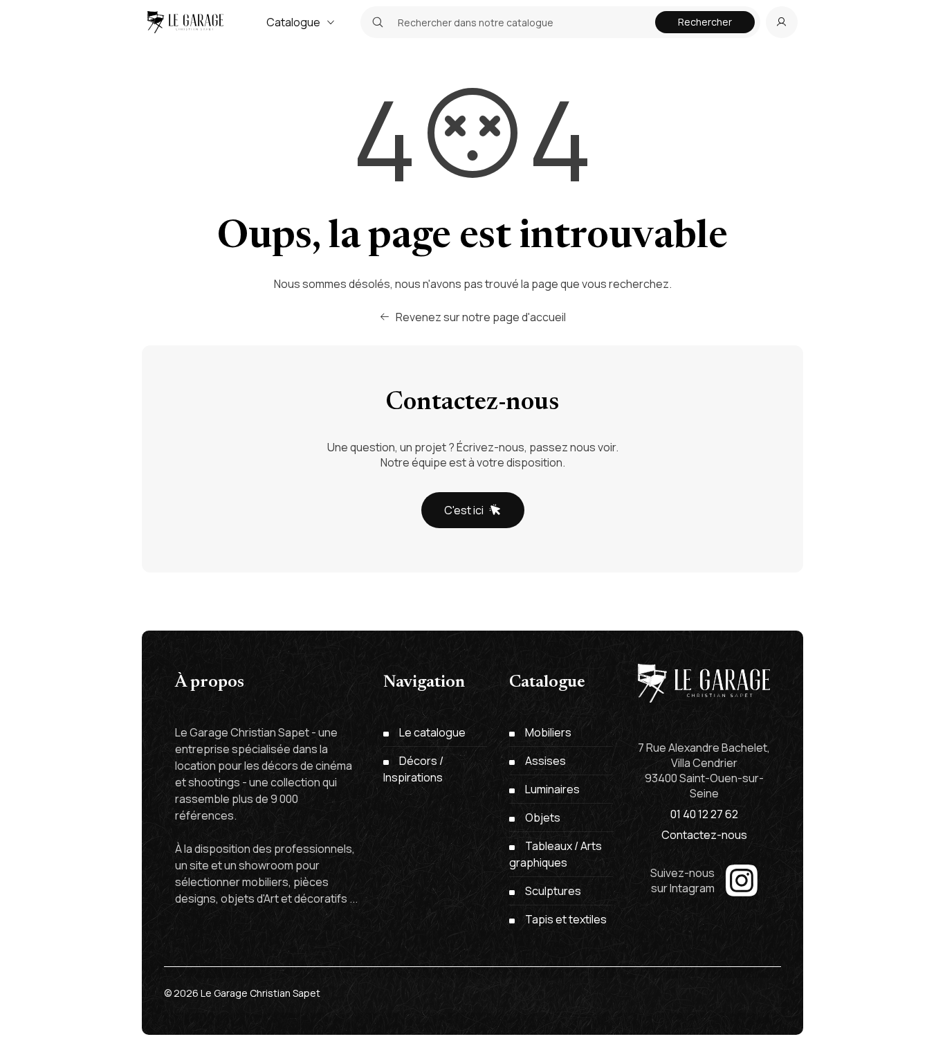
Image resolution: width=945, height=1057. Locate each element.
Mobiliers (548, 732)
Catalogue (293, 22)
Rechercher (705, 21)
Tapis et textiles (566, 919)
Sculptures (553, 890)
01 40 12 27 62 (704, 814)
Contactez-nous (704, 834)
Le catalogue (432, 732)
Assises (545, 760)
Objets (542, 817)
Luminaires (552, 789)
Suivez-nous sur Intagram (682, 880)
